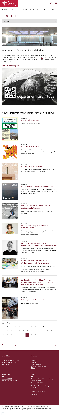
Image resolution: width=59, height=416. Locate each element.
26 (51, 331)
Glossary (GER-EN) (7, 379)
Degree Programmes (37, 364)
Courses (33, 362)
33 (23, 335)
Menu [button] (56, 3)
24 (43, 331)
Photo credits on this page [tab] (9, 345)
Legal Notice (31, 406)
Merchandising (6, 364)
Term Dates (34, 360)
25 (47, 331)
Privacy (38, 406)
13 (55, 326)
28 (3, 335)
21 (31, 331)
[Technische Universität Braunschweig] (9, 3)
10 (43, 326)
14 (3, 331)
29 (7, 335)
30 (11, 335)
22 (35, 331)
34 (27, 335)
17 (15, 331)
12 (51, 326)
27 (55, 331)
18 (19, 331)
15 (7, 331)
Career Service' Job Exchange (10, 362)
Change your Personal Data (9, 381)
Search (51, 3)
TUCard (33, 368)
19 (23, 331)
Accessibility (44, 406)
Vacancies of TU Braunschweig (10, 360)
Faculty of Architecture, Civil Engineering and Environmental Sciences (39, 10)
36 (35, 335)
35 (31, 335)
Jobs (42, 57)
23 (39, 331)
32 (19, 335)
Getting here (34, 394)
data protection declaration (23, 409)
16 (11, 331)
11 (47, 326)
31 (15, 335)
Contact (8, 59)
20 (27, 331)
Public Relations (8, 62)
